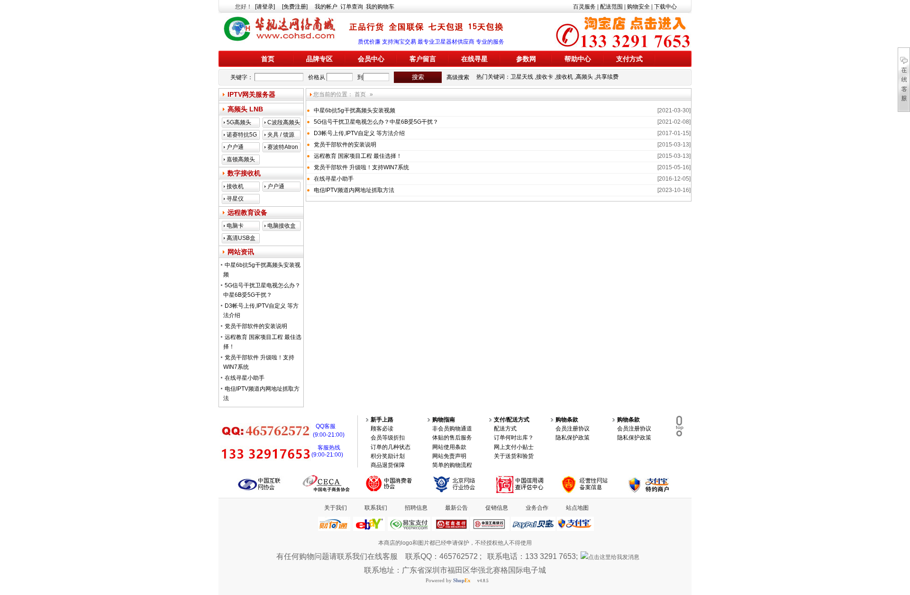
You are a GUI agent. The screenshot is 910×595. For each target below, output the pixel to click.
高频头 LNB (245, 109)
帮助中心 (577, 59)
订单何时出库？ (514, 437)
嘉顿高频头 (241, 159)
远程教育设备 (247, 212)
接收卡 (544, 76)
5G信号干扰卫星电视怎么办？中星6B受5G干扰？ (376, 122)
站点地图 (577, 507)
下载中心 (665, 6)
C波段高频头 (283, 122)
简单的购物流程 (452, 465)
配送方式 (505, 428)
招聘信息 (416, 507)
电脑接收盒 (281, 225)
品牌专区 (319, 59)
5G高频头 (239, 122)
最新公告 (456, 507)
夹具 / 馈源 (280, 134)
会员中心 (371, 59)
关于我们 (335, 507)
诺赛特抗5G (242, 134)
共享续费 (607, 76)
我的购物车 (380, 6)
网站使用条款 (449, 447)
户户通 (235, 147)
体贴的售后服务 (452, 437)
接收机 (564, 76)
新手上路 (382, 419)
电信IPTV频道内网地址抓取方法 (354, 190)
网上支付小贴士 (514, 447)
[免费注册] (295, 6)
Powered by (448, 580)
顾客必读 (382, 428)
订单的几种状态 (390, 447)
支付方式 (629, 59)
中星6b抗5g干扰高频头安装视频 (354, 110)
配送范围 (611, 6)
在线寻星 (474, 59)
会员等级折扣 (388, 437)
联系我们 (375, 507)
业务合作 (537, 507)
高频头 (584, 76)
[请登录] (265, 6)
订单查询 (351, 6)
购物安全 (638, 6)
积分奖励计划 (388, 456)
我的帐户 (326, 6)
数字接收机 (244, 173)
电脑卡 (235, 225)
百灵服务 (584, 6)
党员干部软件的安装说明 (256, 326)
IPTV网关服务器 (251, 94)
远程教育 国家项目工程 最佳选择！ (358, 156)
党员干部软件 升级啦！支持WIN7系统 (361, 167)
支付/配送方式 (511, 419)
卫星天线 (521, 76)
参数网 (526, 59)
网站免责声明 (449, 456)
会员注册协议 (572, 428)
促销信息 (496, 507)
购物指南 (443, 419)
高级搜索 (457, 77)
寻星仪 (235, 198)
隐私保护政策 (572, 437)
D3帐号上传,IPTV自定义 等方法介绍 (359, 133)
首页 (267, 59)
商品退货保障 (388, 465)
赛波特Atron (282, 147)
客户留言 (423, 59)
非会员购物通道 (452, 428)
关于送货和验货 (514, 456)
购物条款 (566, 419)
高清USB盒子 (241, 239)
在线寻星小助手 (244, 378)
